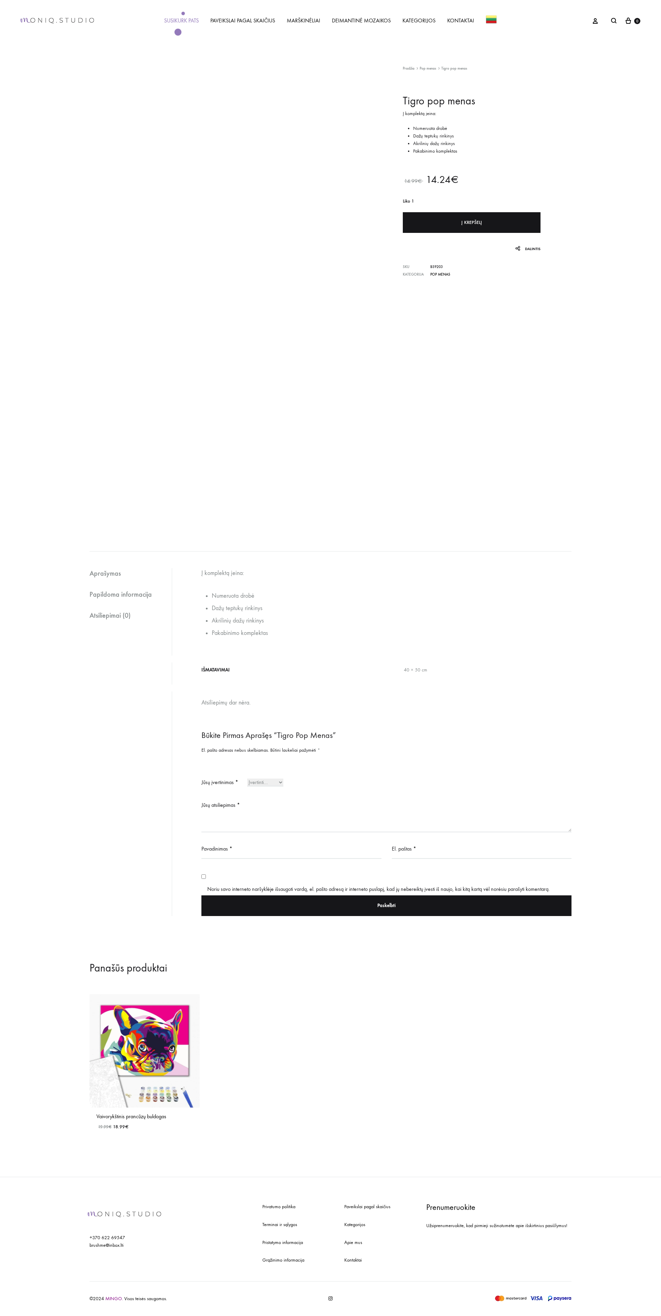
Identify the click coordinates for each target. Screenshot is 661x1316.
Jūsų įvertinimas (219, 782)
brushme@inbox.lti (107, 1245)
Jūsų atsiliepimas (220, 805)
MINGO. (114, 1299)
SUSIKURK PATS (181, 20)
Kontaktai (353, 1260)
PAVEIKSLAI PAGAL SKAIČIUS (242, 20)
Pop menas (428, 68)
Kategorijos (354, 1224)
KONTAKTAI (460, 20)
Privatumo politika (278, 1207)
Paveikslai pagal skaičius (367, 1207)
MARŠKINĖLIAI (303, 20)
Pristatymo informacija (282, 1242)
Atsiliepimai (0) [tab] (110, 615)
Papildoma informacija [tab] (121, 594)
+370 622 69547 (107, 1238)
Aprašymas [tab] (105, 573)
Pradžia (409, 68)
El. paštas (404, 848)
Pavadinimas (216, 848)
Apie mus (353, 1242)
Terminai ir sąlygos (279, 1224)
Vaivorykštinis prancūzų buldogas (131, 1116)
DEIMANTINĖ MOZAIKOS (361, 20)
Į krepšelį (471, 222)
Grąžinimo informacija (283, 1260)
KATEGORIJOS (419, 20)
